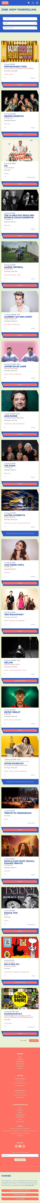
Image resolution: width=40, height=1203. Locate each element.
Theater (19, 274)
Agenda (20, 1056)
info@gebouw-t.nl (20, 1097)
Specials (6, 74)
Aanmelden (20, 1160)
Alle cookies (20, 1199)
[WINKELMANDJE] (28, 2)
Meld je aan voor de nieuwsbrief (20, 1152)
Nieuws (20, 1107)
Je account (20, 1068)
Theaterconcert (8, 523)
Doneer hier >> (20, 1135)
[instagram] (16, 1146)
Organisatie (20, 1110)
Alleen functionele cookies (20, 1190)
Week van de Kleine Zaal (10, 274)
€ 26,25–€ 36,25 (31, 924)
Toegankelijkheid (20, 1063)
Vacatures (20, 1112)
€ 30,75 (33, 477)
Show (5, 324)
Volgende (33, 1040)
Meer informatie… (30, 1185)
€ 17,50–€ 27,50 (31, 1027)
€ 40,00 (33, 78)
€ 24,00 (33, 576)
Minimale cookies (20, 1194)
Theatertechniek (20, 1116)
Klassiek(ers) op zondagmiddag (17, 620)
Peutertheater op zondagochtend (21, 971)
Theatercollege (8, 423)
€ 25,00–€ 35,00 (31, 177)
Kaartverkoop (20, 1059)
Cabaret (6, 173)
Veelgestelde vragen (20, 1114)
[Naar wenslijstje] (5, 78)
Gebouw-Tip (7, 123)
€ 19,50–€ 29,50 (31, 823)
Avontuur (15, 523)
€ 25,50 (33, 127)
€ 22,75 (33, 328)
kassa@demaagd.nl (20, 1085)
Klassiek (6, 620)
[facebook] (20, 1146)
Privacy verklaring (20, 1121)
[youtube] (23, 1146)
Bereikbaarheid (20, 1061)
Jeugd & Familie (8, 971)
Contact (20, 1119)
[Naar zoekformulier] (33, 2)
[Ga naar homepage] (5, 3)
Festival (11, 74)
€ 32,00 (33, 229)
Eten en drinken (20, 1065)
